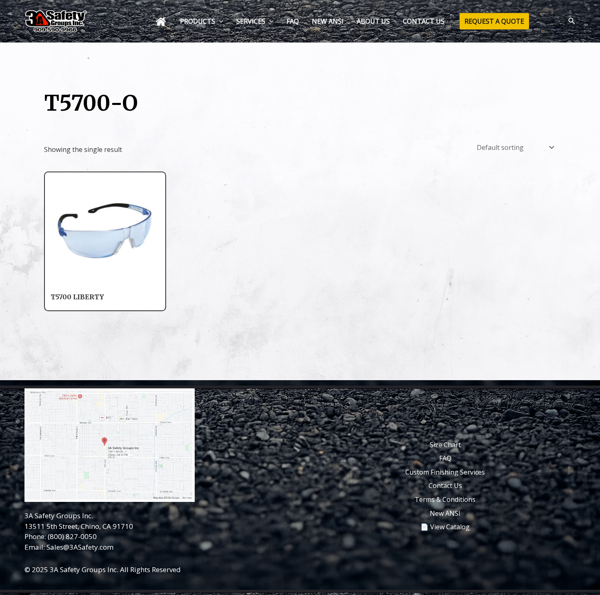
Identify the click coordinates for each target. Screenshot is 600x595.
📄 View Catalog (445, 526)
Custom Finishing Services (445, 472)
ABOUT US (373, 21)
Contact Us (445, 485)
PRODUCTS (197, 21)
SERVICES (250, 21)
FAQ (293, 21)
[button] (219, 21)
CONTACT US (423, 21)
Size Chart (445, 444)
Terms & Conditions (445, 499)
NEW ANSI (328, 21)
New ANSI (445, 513)
